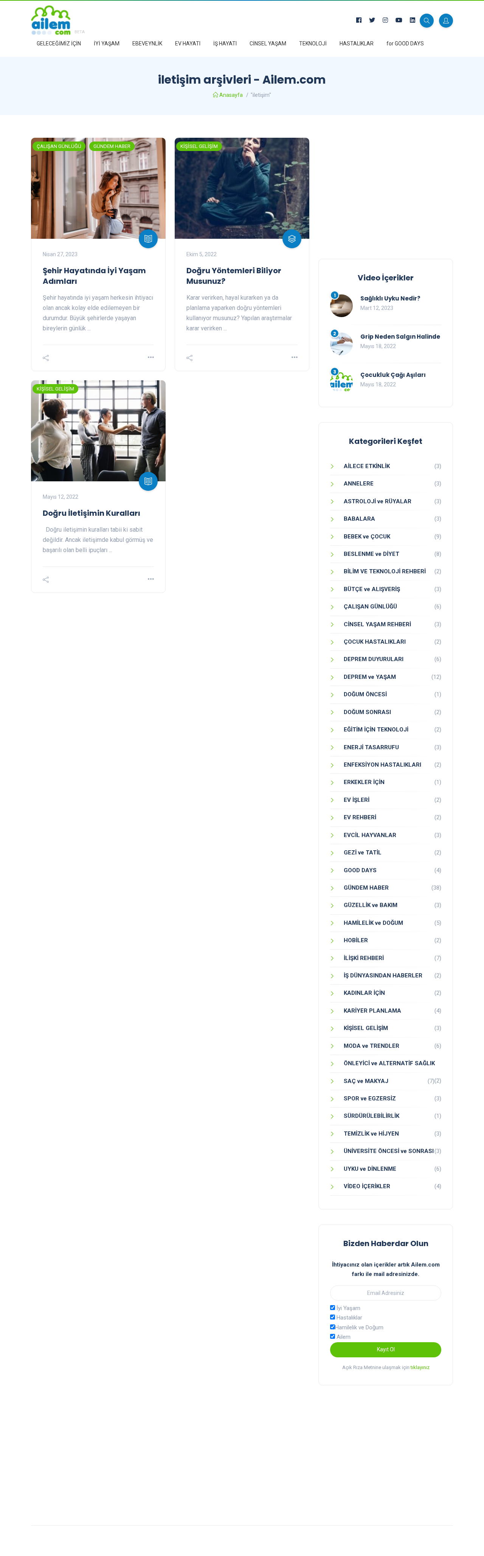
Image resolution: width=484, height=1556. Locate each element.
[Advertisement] (385, 191)
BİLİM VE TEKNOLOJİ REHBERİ (385, 571)
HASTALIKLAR (357, 43)
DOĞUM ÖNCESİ (365, 694)
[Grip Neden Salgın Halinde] (341, 344)
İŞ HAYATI (225, 43)
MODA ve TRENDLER (371, 1046)
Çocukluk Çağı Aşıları (393, 375)
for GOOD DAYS (405, 43)
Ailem (343, 1336)
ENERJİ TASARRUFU (371, 747)
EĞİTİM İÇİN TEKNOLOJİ (376, 729)
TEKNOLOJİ (313, 43)
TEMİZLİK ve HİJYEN (371, 1133)
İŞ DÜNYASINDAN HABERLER (383, 975)
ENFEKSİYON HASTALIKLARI (382, 764)
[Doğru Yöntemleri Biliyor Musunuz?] (242, 188)
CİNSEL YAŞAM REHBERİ (377, 624)
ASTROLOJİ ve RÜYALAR (377, 501)
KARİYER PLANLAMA (372, 1010)
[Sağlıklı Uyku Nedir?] (341, 305)
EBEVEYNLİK (147, 43)
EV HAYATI (187, 43)
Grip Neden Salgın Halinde (400, 337)
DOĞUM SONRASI (367, 712)
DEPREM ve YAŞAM (370, 677)
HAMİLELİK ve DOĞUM (373, 923)
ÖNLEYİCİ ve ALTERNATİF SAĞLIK (389, 1063)
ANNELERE (359, 483)
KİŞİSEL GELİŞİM (199, 146)
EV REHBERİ (360, 817)
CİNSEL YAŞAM (268, 43)
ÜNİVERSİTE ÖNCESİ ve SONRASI (389, 1151)
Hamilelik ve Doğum (359, 1327)
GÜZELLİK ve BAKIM (370, 905)
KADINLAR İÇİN (364, 993)
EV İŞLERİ (356, 800)
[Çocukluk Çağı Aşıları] (341, 382)
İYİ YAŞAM (106, 43)
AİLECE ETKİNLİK (367, 466)
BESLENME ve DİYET (371, 554)
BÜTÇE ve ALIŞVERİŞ (372, 589)
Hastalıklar (348, 1317)
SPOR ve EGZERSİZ (370, 1098)
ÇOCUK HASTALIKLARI (375, 641)
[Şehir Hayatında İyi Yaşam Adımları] (98, 188)
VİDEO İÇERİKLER (367, 1186)
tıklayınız (420, 1367)
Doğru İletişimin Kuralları (91, 513)
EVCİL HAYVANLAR (370, 835)
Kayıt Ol (386, 1349)
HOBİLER (356, 940)
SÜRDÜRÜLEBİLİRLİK (371, 1116)
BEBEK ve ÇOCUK (367, 536)
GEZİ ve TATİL (363, 852)
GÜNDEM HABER (111, 146)
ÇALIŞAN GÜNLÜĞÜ (59, 146)
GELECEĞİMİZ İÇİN (59, 43)
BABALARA (359, 518)
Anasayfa (231, 95)
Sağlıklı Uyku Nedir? (390, 298)
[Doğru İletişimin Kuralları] (98, 430)
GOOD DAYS (360, 870)
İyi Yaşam (347, 1308)
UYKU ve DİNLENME (370, 1168)
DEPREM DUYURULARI (373, 659)
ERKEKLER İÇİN (364, 782)
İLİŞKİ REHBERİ (364, 958)
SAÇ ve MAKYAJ (366, 1081)
